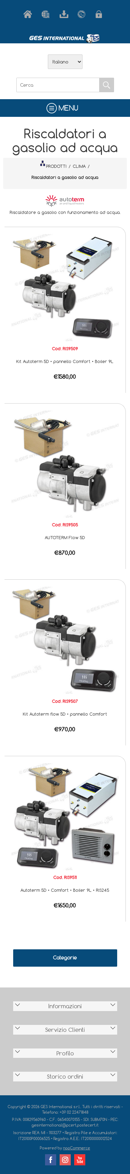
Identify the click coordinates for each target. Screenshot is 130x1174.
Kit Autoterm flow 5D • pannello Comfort (65, 714)
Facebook (50, 1159)
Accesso (101, 14)
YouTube (79, 1159)
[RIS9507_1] (65, 639)
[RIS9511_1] (65, 816)
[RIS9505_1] (65, 463)
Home (29, 14)
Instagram (65, 1159)
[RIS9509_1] (65, 287)
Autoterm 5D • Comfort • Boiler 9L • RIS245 (64, 890)
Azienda (47, 14)
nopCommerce (76, 1147)
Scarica (65, 14)
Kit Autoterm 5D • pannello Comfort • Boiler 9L (64, 361)
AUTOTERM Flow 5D (65, 537)
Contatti (83, 14)
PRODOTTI (56, 166)
